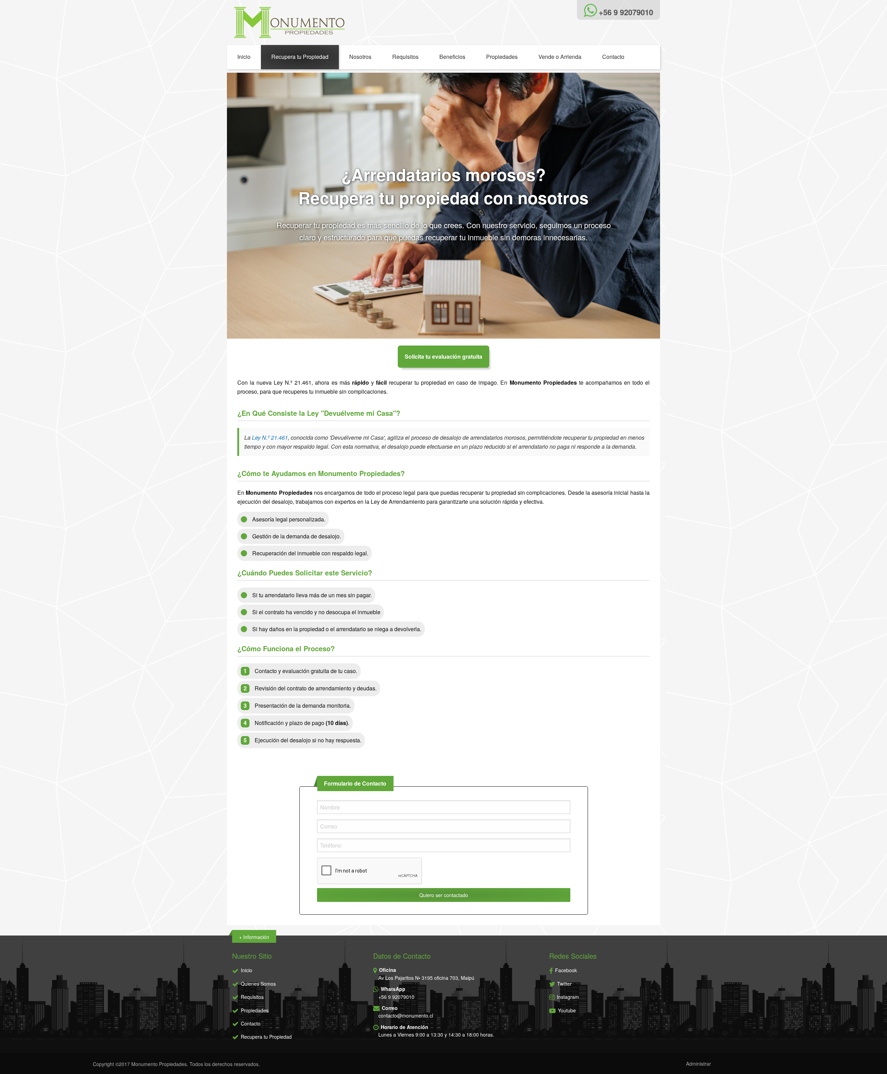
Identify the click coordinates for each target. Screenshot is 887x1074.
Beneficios (452, 57)
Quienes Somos (258, 983)
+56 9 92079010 (396, 996)
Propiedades (502, 57)
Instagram (567, 996)
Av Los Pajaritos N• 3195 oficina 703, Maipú (426, 977)
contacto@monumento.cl (405, 1015)
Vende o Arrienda (559, 57)
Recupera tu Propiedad (299, 57)
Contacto (613, 57)
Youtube (566, 1010)
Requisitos (405, 57)
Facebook (565, 970)
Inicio (244, 57)
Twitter (564, 983)
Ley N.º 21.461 (270, 437)
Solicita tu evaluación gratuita (443, 356)
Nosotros (360, 57)
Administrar (698, 1063)
